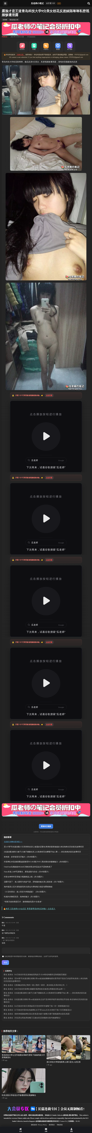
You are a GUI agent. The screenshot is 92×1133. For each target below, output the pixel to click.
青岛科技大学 (14, 20)
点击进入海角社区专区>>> (13, 842)
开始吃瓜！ (5, 36)
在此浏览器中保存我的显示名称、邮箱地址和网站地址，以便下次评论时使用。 (31, 956)
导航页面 (60, 1125)
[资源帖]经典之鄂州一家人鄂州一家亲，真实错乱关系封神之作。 (40, 985)
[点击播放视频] (46, 436)
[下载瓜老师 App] (59, 3)
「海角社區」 (20, 55)
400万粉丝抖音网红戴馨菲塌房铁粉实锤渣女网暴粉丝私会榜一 (39, 989)
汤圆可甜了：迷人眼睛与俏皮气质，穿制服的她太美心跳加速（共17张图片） (34, 882)
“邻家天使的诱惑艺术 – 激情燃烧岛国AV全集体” (23, 902)
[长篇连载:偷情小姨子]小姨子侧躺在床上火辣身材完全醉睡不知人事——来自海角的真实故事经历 (42, 852)
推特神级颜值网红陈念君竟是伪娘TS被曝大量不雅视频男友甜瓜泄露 (42, 1014)
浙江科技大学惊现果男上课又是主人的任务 (64, 1062)
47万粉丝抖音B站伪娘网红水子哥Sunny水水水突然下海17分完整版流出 (43, 1010)
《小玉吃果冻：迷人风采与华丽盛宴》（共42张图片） (25, 892)
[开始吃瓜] (46, 47)
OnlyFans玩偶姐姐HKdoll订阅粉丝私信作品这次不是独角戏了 (28, 867)
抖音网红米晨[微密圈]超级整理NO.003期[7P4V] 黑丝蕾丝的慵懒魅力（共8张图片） (37, 862)
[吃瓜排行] (22, 47)
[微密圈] (58, 47)
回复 (17, 922)
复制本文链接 (46, 826)
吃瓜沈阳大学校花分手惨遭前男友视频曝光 (19, 1095)
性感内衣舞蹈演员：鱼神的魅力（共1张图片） (22, 897)
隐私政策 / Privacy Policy (39, 1125)
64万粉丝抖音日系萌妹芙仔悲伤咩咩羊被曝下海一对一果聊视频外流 (42, 1006)
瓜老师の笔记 (37, 3)
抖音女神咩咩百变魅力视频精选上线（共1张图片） (24, 877)
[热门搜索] (69, 47)
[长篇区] (34, 47)
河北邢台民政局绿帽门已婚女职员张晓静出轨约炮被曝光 (37, 1018)
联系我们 (52, 1125)
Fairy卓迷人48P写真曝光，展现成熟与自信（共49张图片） (27, 872)
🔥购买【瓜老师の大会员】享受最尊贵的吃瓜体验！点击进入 (29, 909)
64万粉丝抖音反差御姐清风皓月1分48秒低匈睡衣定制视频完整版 (40, 975)
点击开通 (49, 395)
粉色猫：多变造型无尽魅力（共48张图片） (21, 857)
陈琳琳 (5, 20)
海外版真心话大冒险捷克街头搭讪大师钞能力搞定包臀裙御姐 (28, 887)
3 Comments (31, 37)
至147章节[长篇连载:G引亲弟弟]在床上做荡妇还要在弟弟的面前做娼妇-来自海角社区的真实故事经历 (44, 847)
